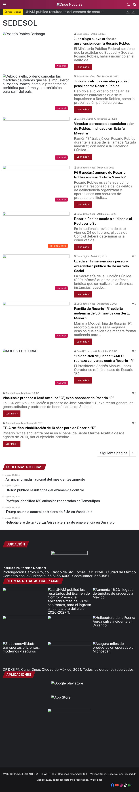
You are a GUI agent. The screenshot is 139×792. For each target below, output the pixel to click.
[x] (134, 785)
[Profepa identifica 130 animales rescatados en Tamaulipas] (24, 628)
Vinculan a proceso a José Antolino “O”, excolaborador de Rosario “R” (58, 398)
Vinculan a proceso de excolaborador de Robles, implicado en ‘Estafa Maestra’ (104, 128)
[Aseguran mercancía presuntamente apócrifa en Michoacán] (114, 654)
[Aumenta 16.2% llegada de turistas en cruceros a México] (114, 600)
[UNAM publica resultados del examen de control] (69, 601)
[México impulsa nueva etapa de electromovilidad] (24, 654)
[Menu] (4, 6)
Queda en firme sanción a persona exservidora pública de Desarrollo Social (101, 266)
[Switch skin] (128, 6)
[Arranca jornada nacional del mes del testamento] (24, 600)
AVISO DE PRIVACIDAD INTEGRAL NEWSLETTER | (30, 773)
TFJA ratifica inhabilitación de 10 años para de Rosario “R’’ (49, 428)
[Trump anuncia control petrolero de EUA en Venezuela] (69, 628)
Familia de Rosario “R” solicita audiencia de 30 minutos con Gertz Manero (102, 313)
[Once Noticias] (69, 4)
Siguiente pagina (114, 453)
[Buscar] (134, 6)
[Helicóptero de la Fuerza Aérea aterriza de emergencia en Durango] (114, 628)
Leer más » (83, 66)
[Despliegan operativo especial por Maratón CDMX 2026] (69, 654)
